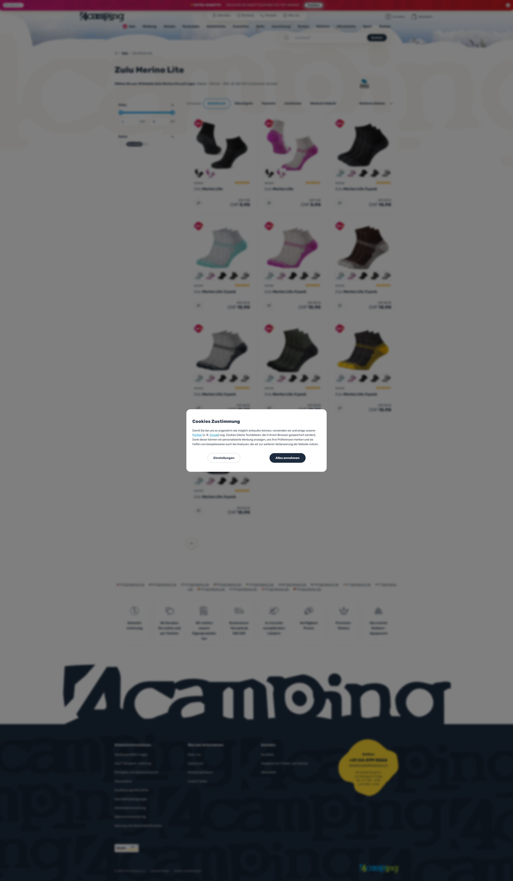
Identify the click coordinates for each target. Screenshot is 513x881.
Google (214, 435)
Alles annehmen (288, 458)
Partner (197, 435)
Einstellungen (223, 458)
